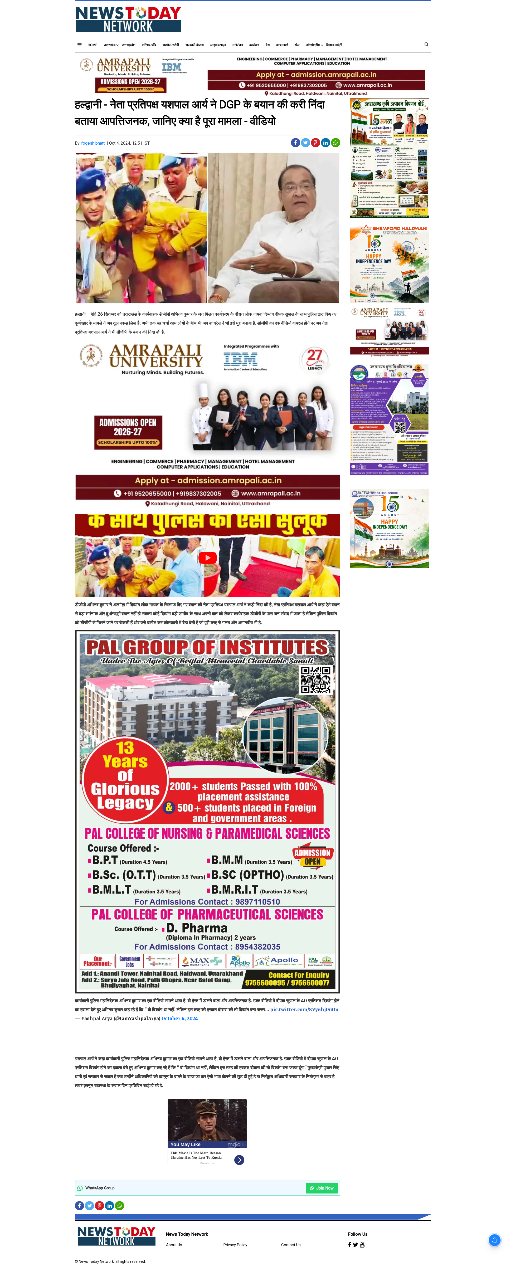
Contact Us (291, 1244)
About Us (174, 1244)
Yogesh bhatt (93, 143)
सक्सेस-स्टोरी (171, 45)
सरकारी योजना (195, 45)
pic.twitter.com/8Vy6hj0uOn (304, 1009)
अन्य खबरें (282, 45)
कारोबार (254, 45)
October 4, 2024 (180, 1018)
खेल (297, 45)
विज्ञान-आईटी (334, 45)
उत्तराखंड (109, 45)
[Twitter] (355, 1245)
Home (92, 45)
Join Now (324, 1188)
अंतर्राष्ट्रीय (313, 45)
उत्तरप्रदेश (128, 45)
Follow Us (358, 1234)
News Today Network (187, 1234)
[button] (79, 44)
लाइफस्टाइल (218, 45)
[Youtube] (362, 1245)
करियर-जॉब (149, 45)
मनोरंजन (237, 45)
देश (268, 45)
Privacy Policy (235, 1244)
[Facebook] (349, 1245)
